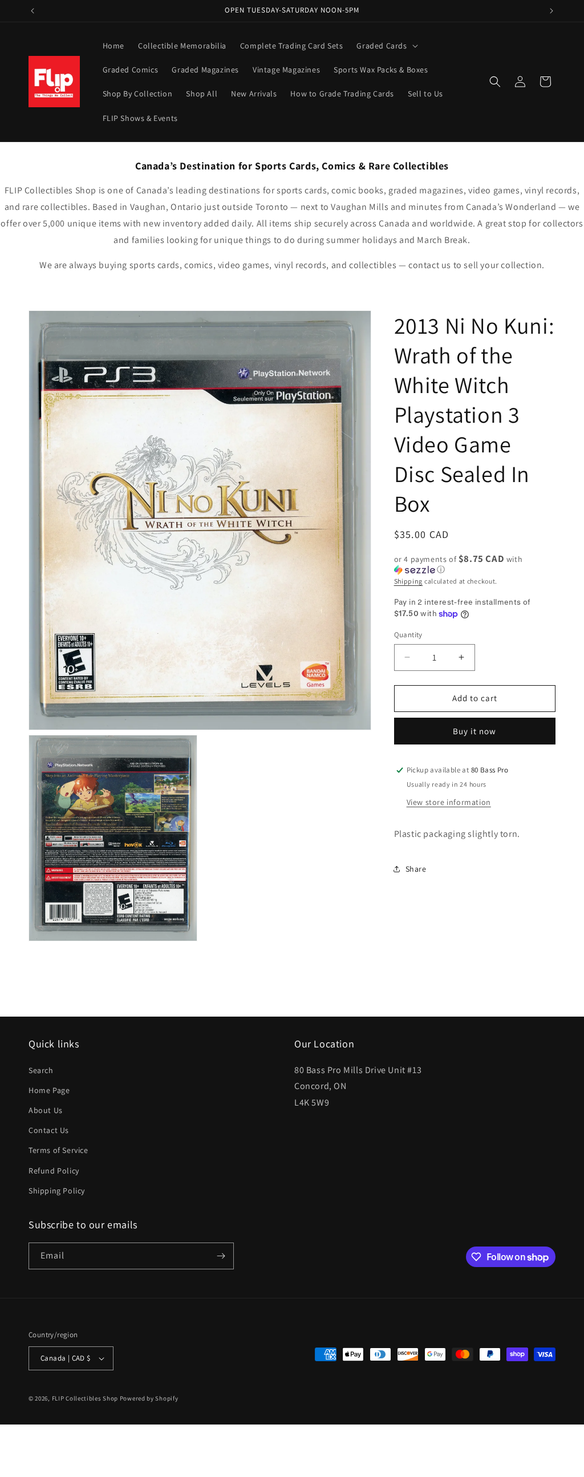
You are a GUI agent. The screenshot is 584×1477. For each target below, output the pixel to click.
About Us (46, 1110)
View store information (449, 802)
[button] (386, 46)
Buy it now (474, 731)
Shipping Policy (57, 1190)
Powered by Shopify (149, 1398)
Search (41, 1070)
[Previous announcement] (32, 11)
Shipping (408, 581)
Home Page (49, 1090)
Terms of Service (58, 1150)
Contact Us (49, 1130)
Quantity (408, 635)
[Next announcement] (551, 11)
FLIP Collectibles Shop (85, 1398)
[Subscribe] (220, 1256)
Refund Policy (54, 1171)
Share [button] (416, 869)
